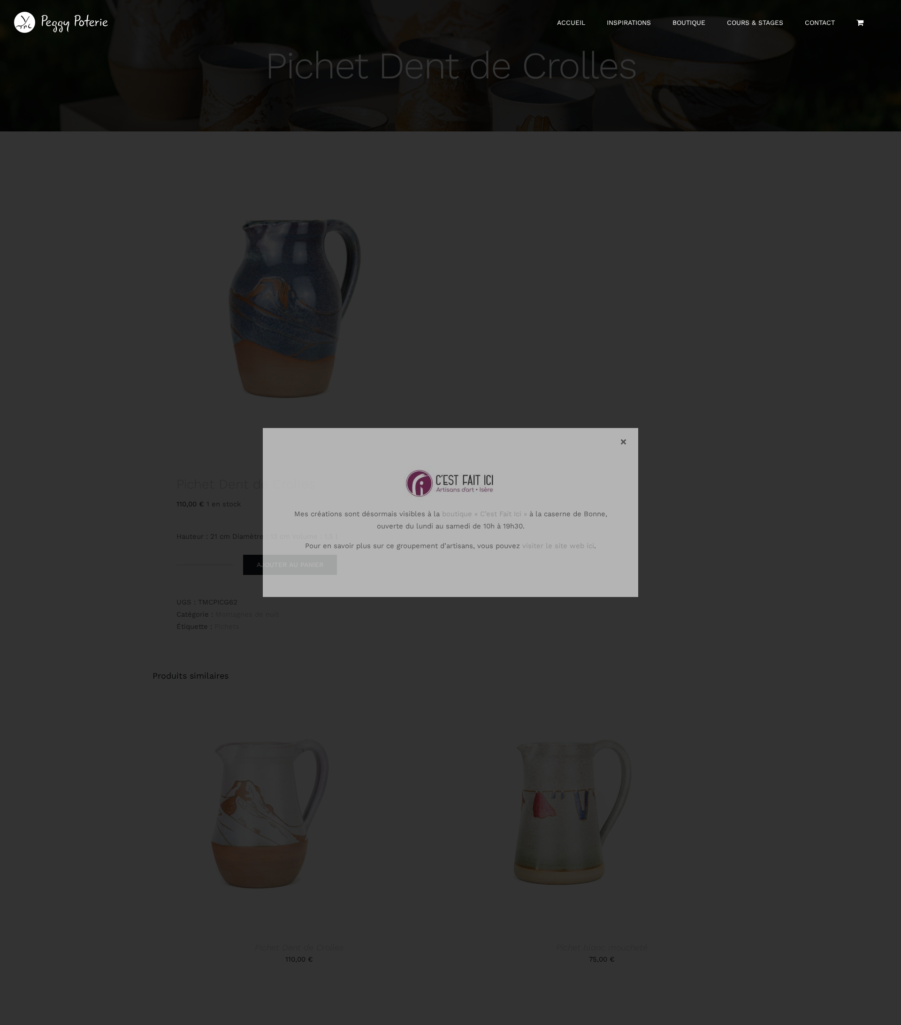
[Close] (623, 441)
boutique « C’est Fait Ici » (484, 514)
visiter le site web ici (558, 546)
